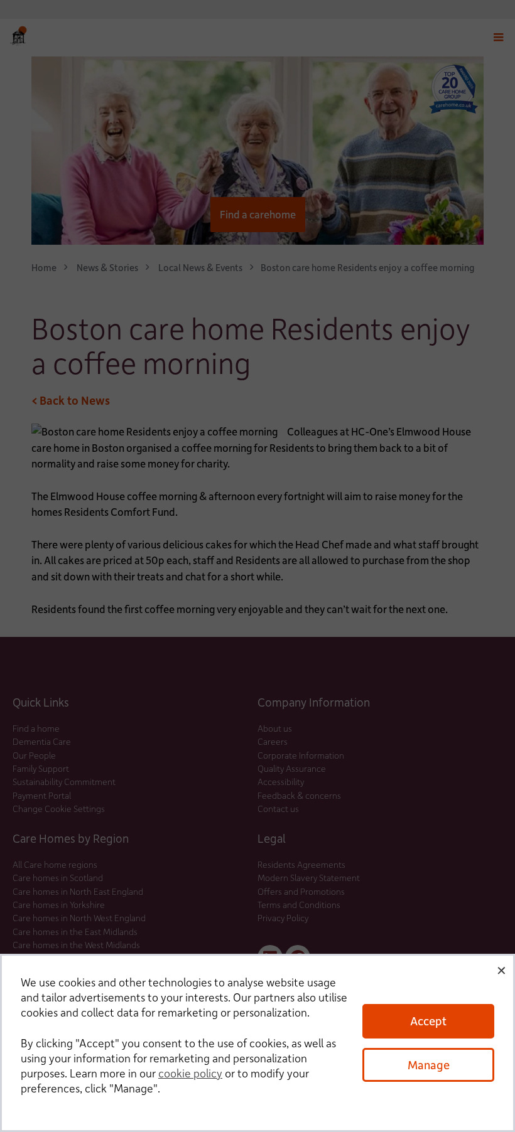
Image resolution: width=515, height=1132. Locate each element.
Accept (428, 1020)
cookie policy (190, 1073)
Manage (429, 1064)
